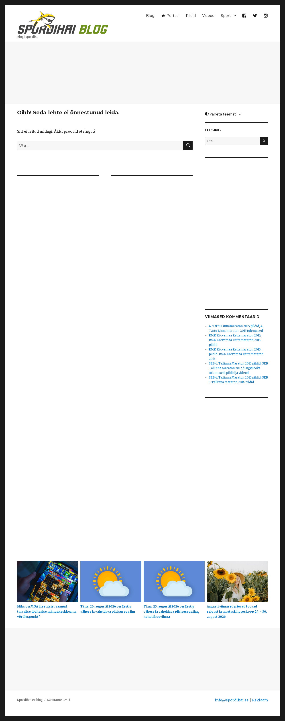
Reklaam (260, 700)
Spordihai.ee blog (30, 700)
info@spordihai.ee (231, 700)
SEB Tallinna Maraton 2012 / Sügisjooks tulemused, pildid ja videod (238, 368)
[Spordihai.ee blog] (62, 22)
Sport (226, 16)
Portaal (173, 16)
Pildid (191, 16)
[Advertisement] (142, 73)
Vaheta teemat (222, 114)
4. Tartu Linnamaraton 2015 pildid (234, 326)
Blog (150, 16)
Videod (208, 16)
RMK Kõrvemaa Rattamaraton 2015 (234, 335)
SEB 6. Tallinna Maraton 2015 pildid (235, 363)
